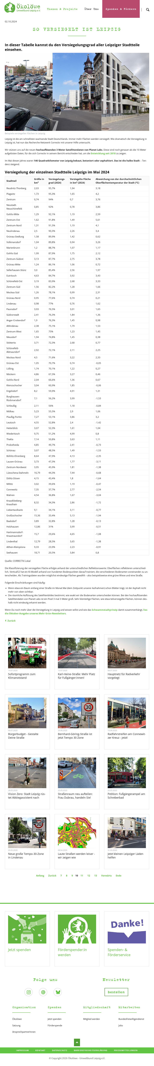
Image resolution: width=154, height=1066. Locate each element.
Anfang (40, 875)
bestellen (116, 992)
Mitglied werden (91, 1018)
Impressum (22, 1050)
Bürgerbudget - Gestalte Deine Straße (23, 735)
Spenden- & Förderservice (119, 952)
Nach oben (77, 1042)
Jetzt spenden (19, 949)
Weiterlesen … (27, 653)
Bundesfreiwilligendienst (131, 1018)
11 (81, 875)
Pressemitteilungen (126, 1050)
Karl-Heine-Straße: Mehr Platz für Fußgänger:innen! (76, 675)
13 (95, 875)
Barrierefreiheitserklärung (90, 1050)
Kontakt (40, 1050)
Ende (118, 875)
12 (88, 875)
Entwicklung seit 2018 (103, 153)
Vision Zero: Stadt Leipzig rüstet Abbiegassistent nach (27, 795)
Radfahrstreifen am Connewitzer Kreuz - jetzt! (127, 735)
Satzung (16, 1025)
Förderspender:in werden (72, 952)
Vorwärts (106, 875)
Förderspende (55, 1025)
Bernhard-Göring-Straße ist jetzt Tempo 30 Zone (75, 735)
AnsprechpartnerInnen (23, 1031)
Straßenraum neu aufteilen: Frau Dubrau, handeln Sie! (75, 795)
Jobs (121, 1025)
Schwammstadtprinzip (105, 609)
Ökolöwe (17, 1018)
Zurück (11, 620)
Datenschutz (59, 1050)
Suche (148, 7)
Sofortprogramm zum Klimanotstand (21, 675)
